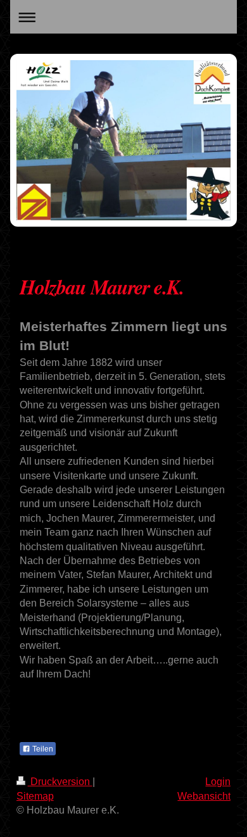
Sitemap (35, 796)
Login (218, 781)
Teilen (41, 749)
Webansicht (204, 796)
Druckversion (60, 781)
